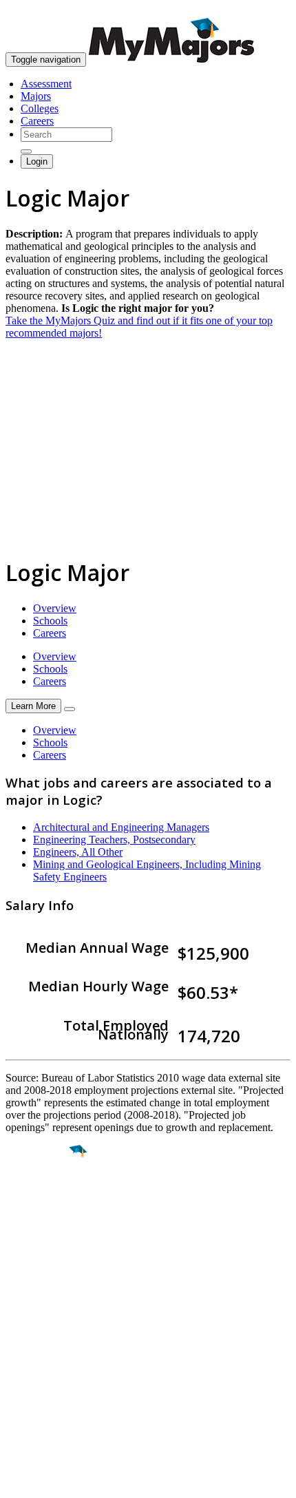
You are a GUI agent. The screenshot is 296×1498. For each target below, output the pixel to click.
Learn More (33, 706)
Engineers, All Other (78, 852)
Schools (50, 620)
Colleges (40, 108)
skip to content (262, 11)
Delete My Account (48, 1387)
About (22, 1309)
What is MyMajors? (49, 1337)
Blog (16, 1399)
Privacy (56, 1480)
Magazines (29, 1374)
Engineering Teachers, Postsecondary (114, 839)
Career (41, 1257)
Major (38, 1198)
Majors (36, 96)
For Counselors (39, 1349)
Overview (54, 608)
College (42, 1228)
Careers (37, 121)
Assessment (46, 83)
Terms (19, 1480)
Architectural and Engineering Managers (121, 827)
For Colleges (33, 1362)
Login (36, 161)
